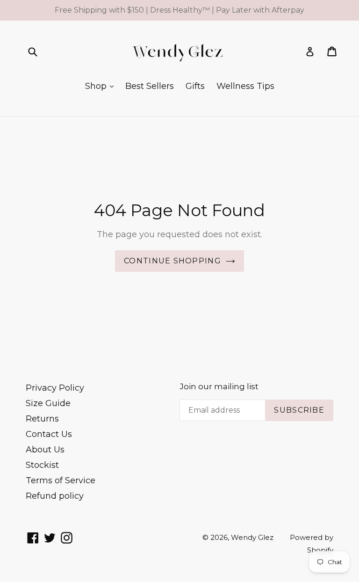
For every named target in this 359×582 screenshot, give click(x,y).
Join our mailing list (219, 386)
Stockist (42, 465)
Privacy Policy (55, 388)
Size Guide (48, 403)
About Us (45, 449)
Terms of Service (60, 480)
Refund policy (55, 496)
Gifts (195, 86)
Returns (42, 419)
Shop (97, 86)
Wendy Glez (252, 537)
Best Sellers (149, 86)
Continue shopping (172, 260)
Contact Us (49, 434)
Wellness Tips (245, 86)
